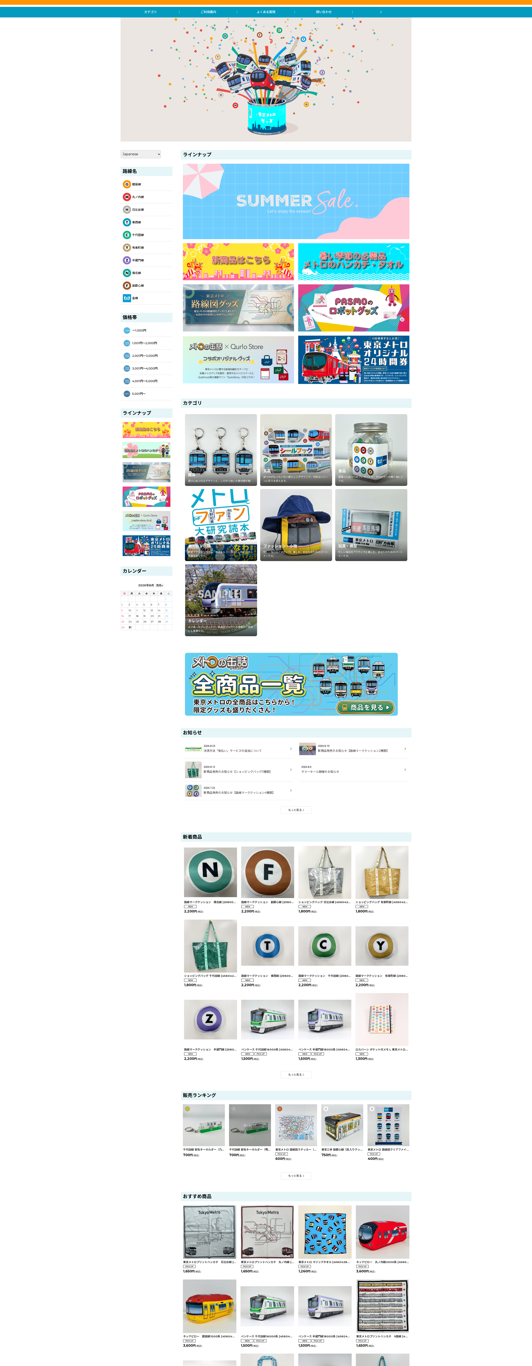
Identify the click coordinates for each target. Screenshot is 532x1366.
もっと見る (295, 810)
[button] (381, 12)
